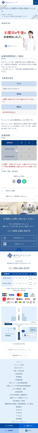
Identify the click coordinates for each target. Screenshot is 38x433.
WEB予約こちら (19, 238)
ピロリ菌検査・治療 (19, 389)
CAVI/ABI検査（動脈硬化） (19, 395)
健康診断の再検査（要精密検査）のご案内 (19, 404)
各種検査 (19, 377)
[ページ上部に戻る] (19, 249)
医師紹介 (19, 407)
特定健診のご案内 (19, 401)
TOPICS (19, 413)
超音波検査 (19, 392)
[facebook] (19, 181)
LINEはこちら (19, 244)
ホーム (19, 362)
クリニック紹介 (19, 365)
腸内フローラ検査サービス (19, 398)
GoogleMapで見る (19, 344)
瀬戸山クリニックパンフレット (18, 349)
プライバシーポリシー (19, 422)
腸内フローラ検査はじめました (16, 196)
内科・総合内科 (19, 371)
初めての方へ (19, 368)
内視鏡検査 (19, 380)
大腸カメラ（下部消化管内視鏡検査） (19, 386)
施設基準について (18, 355)
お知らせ (19, 410)
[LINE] (24, 181)
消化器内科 (19, 374)
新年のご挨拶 (10, 191)
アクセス (19, 416)
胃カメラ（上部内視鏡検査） (19, 383)
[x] (14, 181)
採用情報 (19, 419)
